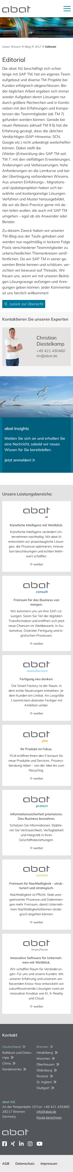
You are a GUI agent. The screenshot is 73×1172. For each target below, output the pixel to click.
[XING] (13, 1143)
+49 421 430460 (50, 350)
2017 (38, 46)
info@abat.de (46, 1112)
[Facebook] (4, 1143)
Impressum (49, 1163)
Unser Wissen (11, 46)
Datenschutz (24, 1163)
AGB (5, 1163)
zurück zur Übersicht (25, 304)
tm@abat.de (46, 355)
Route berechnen (49, 1117)
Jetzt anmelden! (18, 460)
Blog (28, 46)
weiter (38, 564)
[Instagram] (30, 1143)
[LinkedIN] (21, 1143)
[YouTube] (39, 1143)
